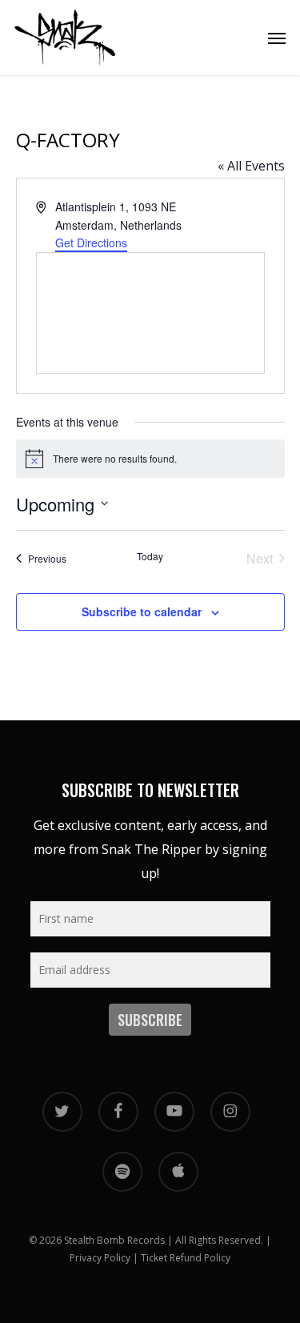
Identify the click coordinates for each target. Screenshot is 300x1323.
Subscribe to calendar (142, 611)
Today (150, 556)
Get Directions (91, 243)
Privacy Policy (100, 1258)
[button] (277, 38)
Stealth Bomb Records (114, 1240)
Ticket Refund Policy (185, 1258)
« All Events (251, 165)
